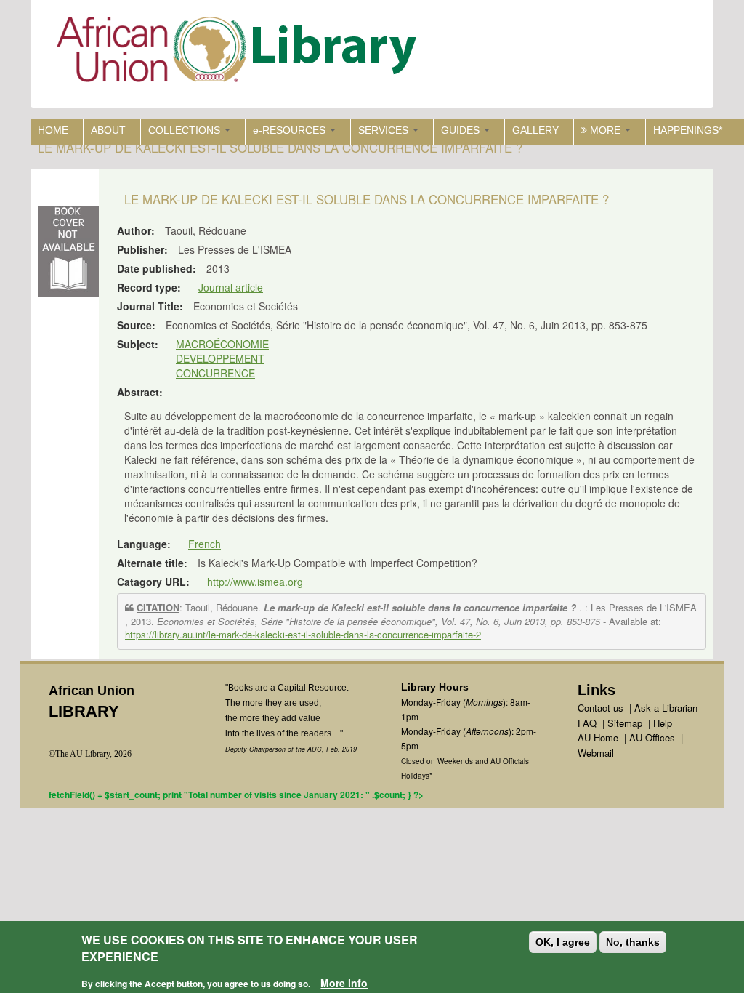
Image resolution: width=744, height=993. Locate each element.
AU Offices (652, 737)
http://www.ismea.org (255, 581)
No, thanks (633, 942)
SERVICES (384, 130)
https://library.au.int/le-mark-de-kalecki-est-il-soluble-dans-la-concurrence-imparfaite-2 (303, 634)
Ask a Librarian (666, 708)
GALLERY (535, 130)
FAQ (587, 723)
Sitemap (624, 723)
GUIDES (461, 130)
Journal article (230, 287)
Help (662, 723)
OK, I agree (562, 942)
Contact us (600, 708)
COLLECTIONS (185, 130)
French (204, 543)
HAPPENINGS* (687, 130)
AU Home (598, 737)
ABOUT (108, 130)
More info (344, 983)
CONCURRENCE (215, 373)
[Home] (239, 52)
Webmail (596, 753)
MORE (605, 130)
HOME (53, 130)
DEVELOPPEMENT (220, 358)
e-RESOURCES (290, 130)
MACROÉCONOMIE (222, 344)
